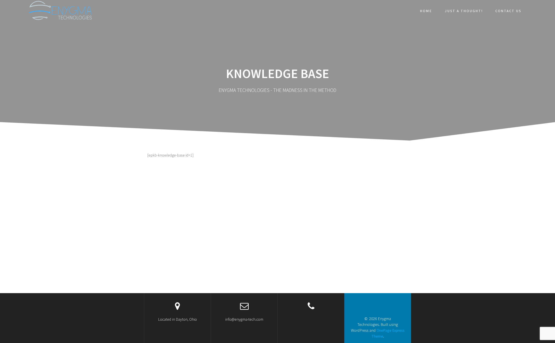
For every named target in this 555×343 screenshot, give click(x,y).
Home (426, 11)
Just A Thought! (464, 11)
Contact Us (508, 11)
